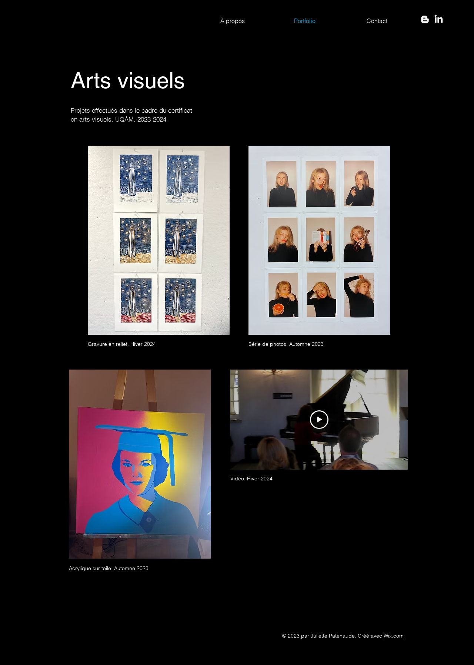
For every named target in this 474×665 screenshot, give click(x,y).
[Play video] (319, 419)
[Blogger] (425, 19)
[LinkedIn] (439, 19)
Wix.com (394, 635)
